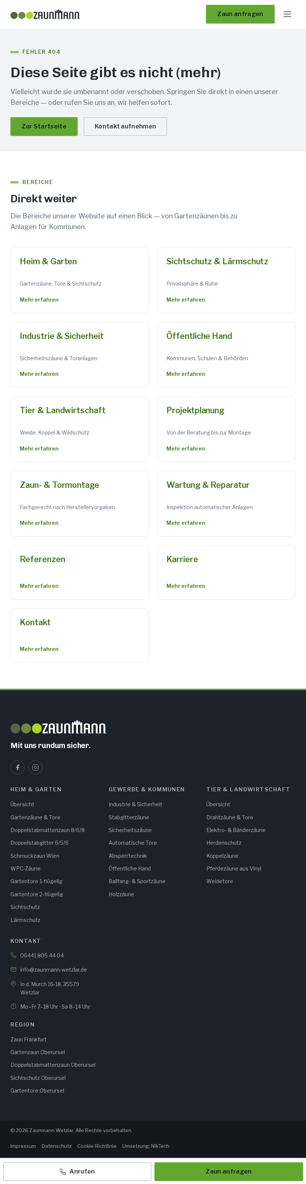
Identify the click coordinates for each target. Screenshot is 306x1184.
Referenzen (42, 559)
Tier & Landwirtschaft (62, 410)
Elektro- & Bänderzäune (236, 830)
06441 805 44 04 (42, 955)
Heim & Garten (48, 261)
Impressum (23, 1146)
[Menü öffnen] (287, 14)
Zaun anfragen (240, 14)
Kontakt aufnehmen (125, 126)
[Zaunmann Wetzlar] (152, 726)
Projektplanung (195, 410)
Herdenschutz (223, 842)
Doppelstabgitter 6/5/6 (39, 842)
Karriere (182, 559)
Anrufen (82, 1171)
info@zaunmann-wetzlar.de (53, 969)
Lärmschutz (25, 920)
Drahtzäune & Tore (229, 817)
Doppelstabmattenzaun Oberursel (53, 1065)
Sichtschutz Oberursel (38, 1078)
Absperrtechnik (128, 856)
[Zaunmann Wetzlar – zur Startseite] (44, 14)
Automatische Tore (133, 842)
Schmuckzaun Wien (34, 856)
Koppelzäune (222, 856)
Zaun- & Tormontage (59, 485)
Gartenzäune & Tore (35, 817)
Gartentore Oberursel (37, 1090)
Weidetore (219, 881)
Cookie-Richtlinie (96, 1146)
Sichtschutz (25, 907)
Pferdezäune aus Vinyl (233, 868)
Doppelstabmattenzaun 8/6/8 (47, 830)
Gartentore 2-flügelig (36, 894)
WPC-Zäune (25, 868)
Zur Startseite (44, 126)
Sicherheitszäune (130, 830)
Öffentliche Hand (199, 336)
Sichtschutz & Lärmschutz (217, 261)
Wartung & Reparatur (207, 485)
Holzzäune (121, 894)
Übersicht (22, 804)
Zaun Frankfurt (28, 1039)
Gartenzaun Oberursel (37, 1052)
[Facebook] (17, 767)
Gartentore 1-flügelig (36, 881)
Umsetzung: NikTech (145, 1146)
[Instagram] (35, 767)
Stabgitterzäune (129, 817)
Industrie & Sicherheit (61, 336)
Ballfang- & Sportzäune (137, 881)
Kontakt (35, 622)
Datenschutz (56, 1146)
